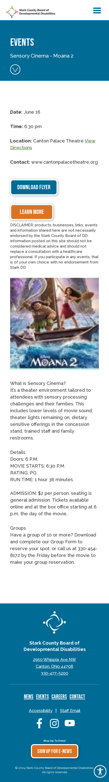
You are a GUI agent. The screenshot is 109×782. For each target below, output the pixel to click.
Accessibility (40, 710)
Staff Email (70, 710)
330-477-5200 (54, 673)
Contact (77, 696)
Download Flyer (33, 187)
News (28, 696)
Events (42, 696)
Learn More (32, 212)
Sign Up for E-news (54, 751)
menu (96, 8)
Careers (59, 696)
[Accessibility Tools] (100, 776)
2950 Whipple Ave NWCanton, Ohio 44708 (54, 663)
